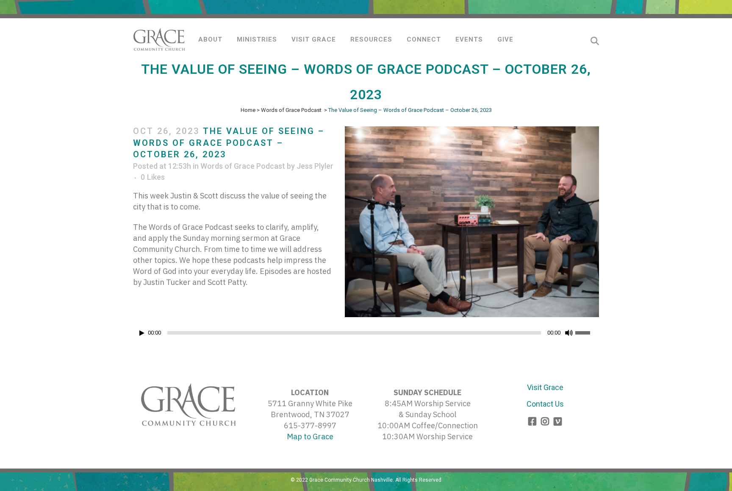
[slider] (587, 332)
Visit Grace (545, 387)
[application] (366, 335)
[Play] (141, 333)
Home (248, 110)
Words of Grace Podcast (291, 110)
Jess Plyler (315, 166)
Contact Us (545, 403)
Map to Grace (310, 436)
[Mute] (569, 332)
